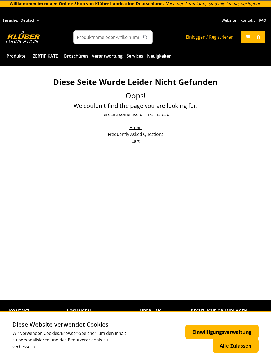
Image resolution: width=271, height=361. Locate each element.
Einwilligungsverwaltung (221, 332)
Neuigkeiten (159, 56)
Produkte (16, 56)
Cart (135, 141)
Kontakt (247, 20)
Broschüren (76, 56)
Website (229, 20)
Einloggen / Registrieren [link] (209, 37)
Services (135, 56)
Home (135, 128)
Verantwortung (107, 56)
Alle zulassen (235, 346)
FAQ (262, 20)
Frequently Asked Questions (136, 134)
